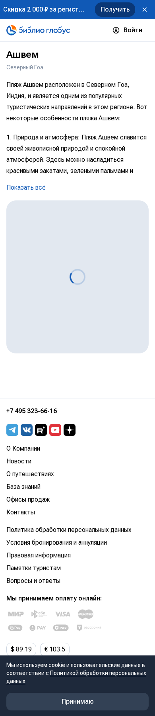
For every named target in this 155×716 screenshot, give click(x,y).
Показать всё (26, 187)
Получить (115, 9)
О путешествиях (30, 474)
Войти (133, 30)
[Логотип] (38, 30)
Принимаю (78, 701)
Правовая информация (38, 555)
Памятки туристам (33, 568)
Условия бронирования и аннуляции (56, 542)
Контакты (20, 512)
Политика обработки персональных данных (69, 530)
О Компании (23, 448)
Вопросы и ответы (33, 581)
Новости (18, 461)
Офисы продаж (28, 499)
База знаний (23, 486)
